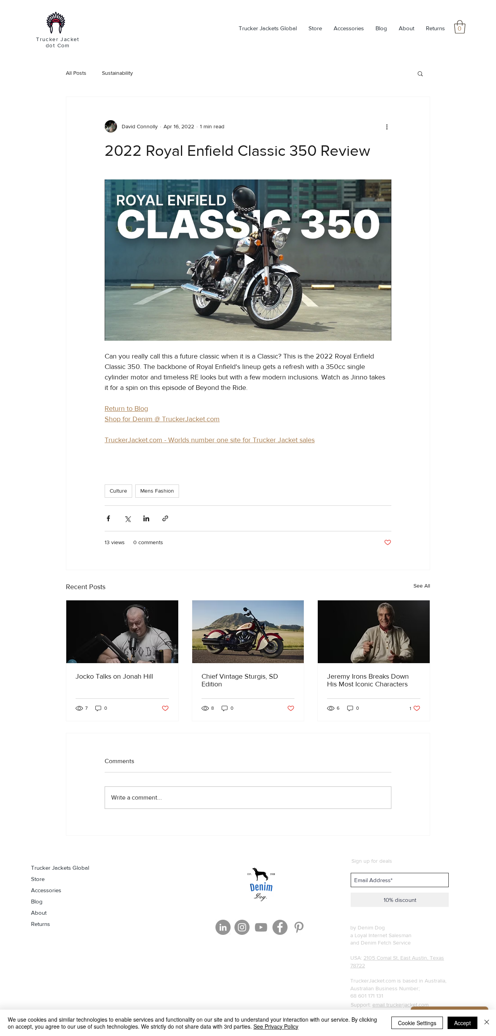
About (38, 912)
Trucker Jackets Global (60, 867)
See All (421, 586)
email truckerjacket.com (400, 1005)
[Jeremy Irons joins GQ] (374, 631)
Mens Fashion (157, 491)
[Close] (486, 1023)
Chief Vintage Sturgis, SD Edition (240, 680)
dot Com (58, 45)
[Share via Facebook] (108, 518)
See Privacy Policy (275, 1026)
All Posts (76, 73)
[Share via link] (165, 518)
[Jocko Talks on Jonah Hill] (122, 631)
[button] (459, 27)
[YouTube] (261, 927)
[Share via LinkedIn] (146, 518)
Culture (118, 491)
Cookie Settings (417, 1023)
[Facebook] (280, 927)
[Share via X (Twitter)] (127, 518)
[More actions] (386, 126)
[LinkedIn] (223, 927)
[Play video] (248, 260)
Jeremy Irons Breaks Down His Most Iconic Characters (368, 680)
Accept (462, 1023)
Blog (37, 901)
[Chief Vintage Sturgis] (248, 631)
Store (38, 879)
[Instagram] (242, 927)
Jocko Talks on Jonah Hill (114, 676)
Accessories (46, 890)
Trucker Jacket (57, 39)
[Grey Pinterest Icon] (299, 927)
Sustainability (117, 73)
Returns (40, 924)
